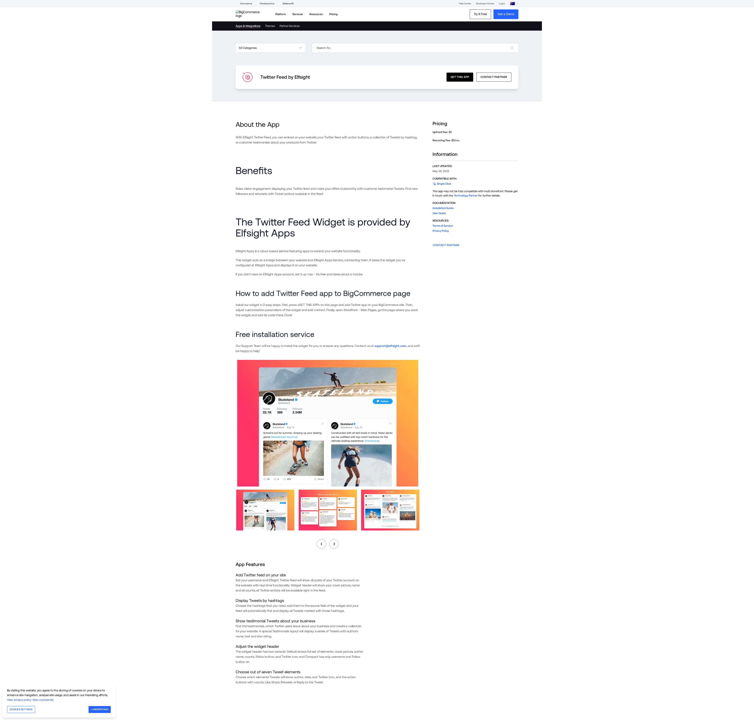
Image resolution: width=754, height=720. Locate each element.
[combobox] (415, 48)
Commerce (246, 3)
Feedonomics (267, 3)
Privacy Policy (441, 230)
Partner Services (290, 25)
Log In (502, 3)
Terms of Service (443, 225)
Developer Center (485, 3)
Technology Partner (466, 195)
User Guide (439, 213)
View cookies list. (43, 699)
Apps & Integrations (248, 25)
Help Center (465, 3)
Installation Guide (443, 208)
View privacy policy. (19, 699)
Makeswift (288, 3)
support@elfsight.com (390, 346)
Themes (270, 25)
